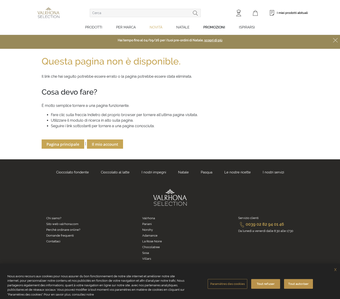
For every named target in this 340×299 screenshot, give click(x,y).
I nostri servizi (273, 172)
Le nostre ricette (237, 172)
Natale (182, 27)
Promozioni (214, 27)
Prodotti (93, 27)
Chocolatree (151, 247)
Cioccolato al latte (115, 172)
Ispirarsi (247, 27)
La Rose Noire (152, 241)
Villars (146, 258)
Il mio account (105, 144)
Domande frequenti (60, 235)
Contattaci (53, 241)
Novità (156, 27)
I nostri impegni (154, 172)
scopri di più (213, 40)
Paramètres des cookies (227, 284)
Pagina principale (62, 144)
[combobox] (145, 13)
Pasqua (206, 172)
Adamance (150, 235)
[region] (170, 281)
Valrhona (148, 218)
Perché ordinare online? (63, 229)
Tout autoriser (298, 284)
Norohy (147, 229)
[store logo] (48, 12)
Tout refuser (266, 284)
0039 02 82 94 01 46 (265, 224)
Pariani (147, 224)
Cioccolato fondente (72, 172)
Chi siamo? (53, 218)
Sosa (145, 253)
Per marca (126, 27)
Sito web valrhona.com (62, 224)
